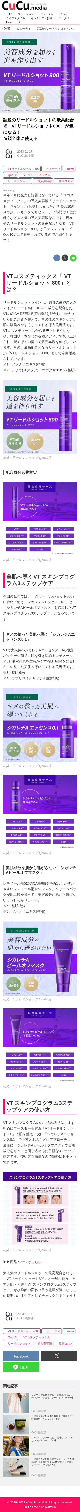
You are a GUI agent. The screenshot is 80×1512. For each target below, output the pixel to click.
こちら (36, 1262)
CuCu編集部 (25, 155)
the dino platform (45, 1506)
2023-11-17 (24, 151)
